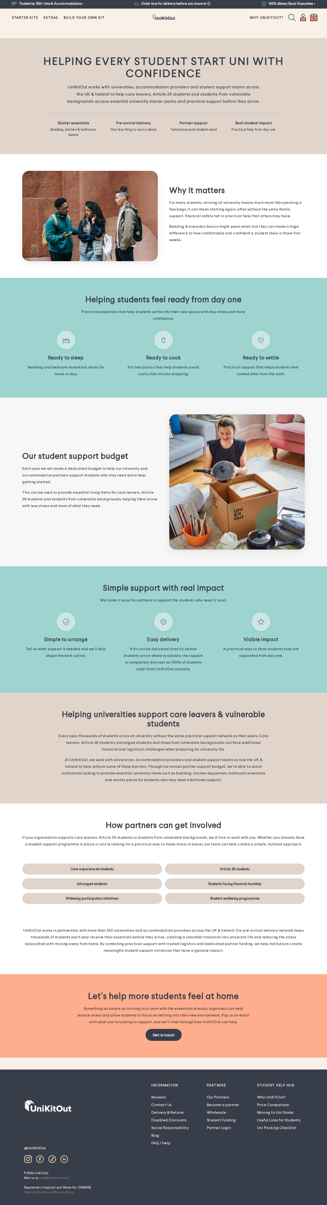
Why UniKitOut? (267, 18)
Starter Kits (25, 18)
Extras (51, 18)
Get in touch (164, 1034)
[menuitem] (25, 17)
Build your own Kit (84, 18)
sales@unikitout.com (54, 1178)
